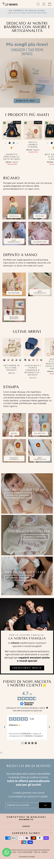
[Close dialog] (48, 384)
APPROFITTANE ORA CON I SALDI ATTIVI (27, 443)
